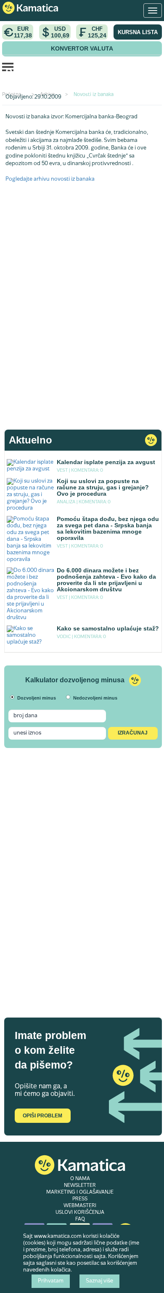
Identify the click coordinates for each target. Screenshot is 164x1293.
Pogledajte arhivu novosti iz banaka (50, 179)
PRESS (79, 1199)
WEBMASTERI (79, 1205)
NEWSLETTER (80, 1185)
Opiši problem (42, 1116)
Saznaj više (99, 1281)
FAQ (80, 1219)
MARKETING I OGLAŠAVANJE (80, 1192)
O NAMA (80, 1178)
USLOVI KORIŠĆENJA (80, 1212)
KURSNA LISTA (138, 32)
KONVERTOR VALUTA (82, 48)
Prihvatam (50, 1281)
